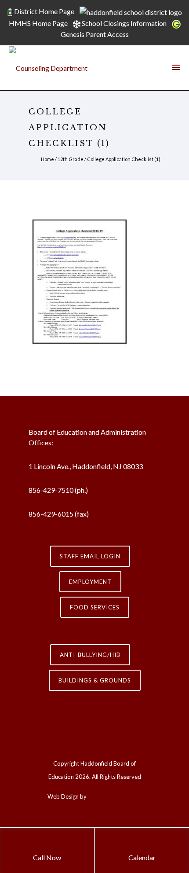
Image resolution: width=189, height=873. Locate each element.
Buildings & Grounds (94, 680)
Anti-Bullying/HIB (90, 654)
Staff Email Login (90, 556)
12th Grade (71, 159)
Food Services (95, 607)
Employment (90, 581)
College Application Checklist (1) (123, 159)
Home (47, 159)
